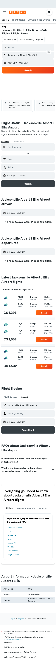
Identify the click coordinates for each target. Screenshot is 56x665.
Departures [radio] (19, 141)
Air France (11, 535)
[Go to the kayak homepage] (17, 12)
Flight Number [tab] (10, 397)
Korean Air (11, 543)
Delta (9, 539)
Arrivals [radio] (5, 141)
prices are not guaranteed (13, 639)
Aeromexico (12, 550)
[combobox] (30, 159)
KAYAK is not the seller (14, 647)
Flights (12, 619)
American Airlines (14, 527)
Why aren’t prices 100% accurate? (20, 657)
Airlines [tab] (9, 508)
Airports (21, 619)
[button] (5, 12)
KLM (9, 531)
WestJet (10, 547)
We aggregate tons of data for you (20, 652)
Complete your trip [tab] (26, 508)
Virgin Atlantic (13, 554)
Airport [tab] (24, 397)
